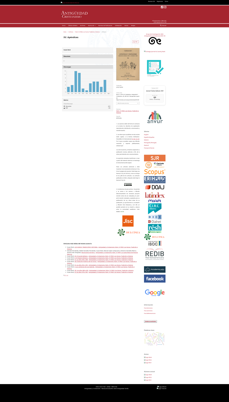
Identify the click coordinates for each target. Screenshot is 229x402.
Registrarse (160, 1)
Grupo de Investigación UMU (154, 34)
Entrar (166, 1)
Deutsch (146, 145)
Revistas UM (151, 1)
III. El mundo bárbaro (81, 256)
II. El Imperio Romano (81, 258)
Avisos (126, 25)
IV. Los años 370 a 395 (81, 272)
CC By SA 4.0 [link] (135, 139)
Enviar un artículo (150, 321)
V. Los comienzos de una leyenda (85, 267)
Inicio (63, 25)
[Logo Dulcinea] (128, 232)
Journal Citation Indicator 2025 (154, 91)
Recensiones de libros (88, 252)
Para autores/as (148, 310)
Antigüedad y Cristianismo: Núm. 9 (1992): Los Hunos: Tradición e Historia (111, 256)
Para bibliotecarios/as (149, 313)
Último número (72, 25)
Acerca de (91, 25)
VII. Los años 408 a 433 (82, 270)
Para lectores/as (148, 308)
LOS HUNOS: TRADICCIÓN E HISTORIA (86, 247)
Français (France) (149, 148)
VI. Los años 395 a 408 (81, 260)
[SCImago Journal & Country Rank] (154, 51)
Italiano (146, 140)
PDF (136, 42)
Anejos (133, 25)
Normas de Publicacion (105, 25)
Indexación (118, 25)
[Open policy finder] (127, 220)
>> (67, 275)
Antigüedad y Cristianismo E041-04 (154, 36)
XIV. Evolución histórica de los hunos (86, 261)
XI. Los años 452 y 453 (81, 265)
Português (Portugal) (150, 142)
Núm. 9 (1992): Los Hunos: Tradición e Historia (87, 32)
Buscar (164, 25)
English (146, 134)
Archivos (82, 25)
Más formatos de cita (123, 103)
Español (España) (149, 137)
